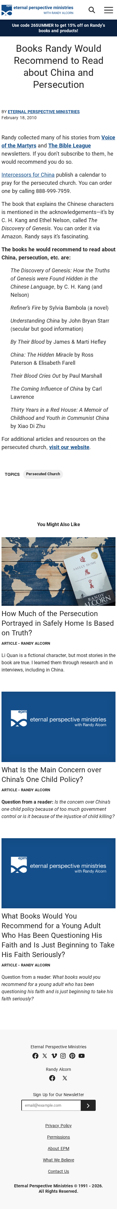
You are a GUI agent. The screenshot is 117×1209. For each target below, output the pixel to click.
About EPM (58, 1148)
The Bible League (69, 145)
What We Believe (58, 1160)
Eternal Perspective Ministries (44, 111)
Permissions (58, 1137)
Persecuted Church (43, 474)
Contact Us (58, 1171)
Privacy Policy (58, 1125)
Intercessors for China (28, 175)
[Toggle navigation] (108, 10)
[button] (91, 10)
